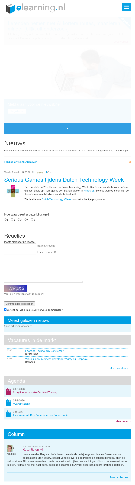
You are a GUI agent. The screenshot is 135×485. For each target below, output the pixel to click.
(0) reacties (52, 172)
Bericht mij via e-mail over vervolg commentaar (35, 310)
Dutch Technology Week (56, 199)
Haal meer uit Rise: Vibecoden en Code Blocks (41, 415)
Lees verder (121, 41)
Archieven (31, 162)
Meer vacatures (119, 368)
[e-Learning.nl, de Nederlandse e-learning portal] (34, 8)
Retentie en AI (33, 449)
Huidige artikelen (14, 162)
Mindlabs (89, 190)
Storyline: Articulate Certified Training (35, 392)
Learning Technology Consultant (44, 351)
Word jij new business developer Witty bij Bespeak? (56, 359)
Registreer (16, 111)
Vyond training (21, 404)
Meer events (123, 421)
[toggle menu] (126, 7)
